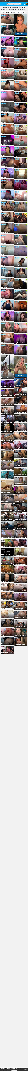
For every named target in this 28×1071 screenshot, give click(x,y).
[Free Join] (20, 377)
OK (25, 1069)
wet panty (23, 12)
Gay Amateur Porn (12, 1)
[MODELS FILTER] (24, 4)
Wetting (7, 12)
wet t (3, 12)
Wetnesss (13, 12)
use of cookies (14, 1070)
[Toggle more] (26, 9)
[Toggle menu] (2, 4)
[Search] (20, 4)
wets (18, 12)
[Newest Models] (20, 35)
